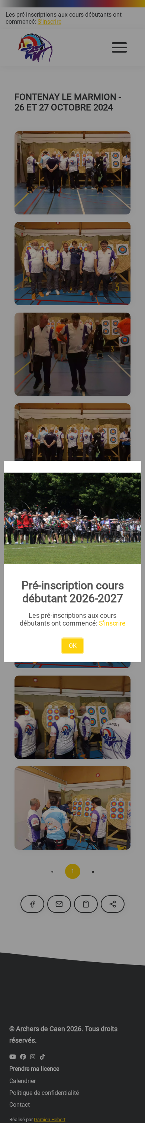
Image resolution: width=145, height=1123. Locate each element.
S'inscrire (112, 623)
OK (73, 645)
